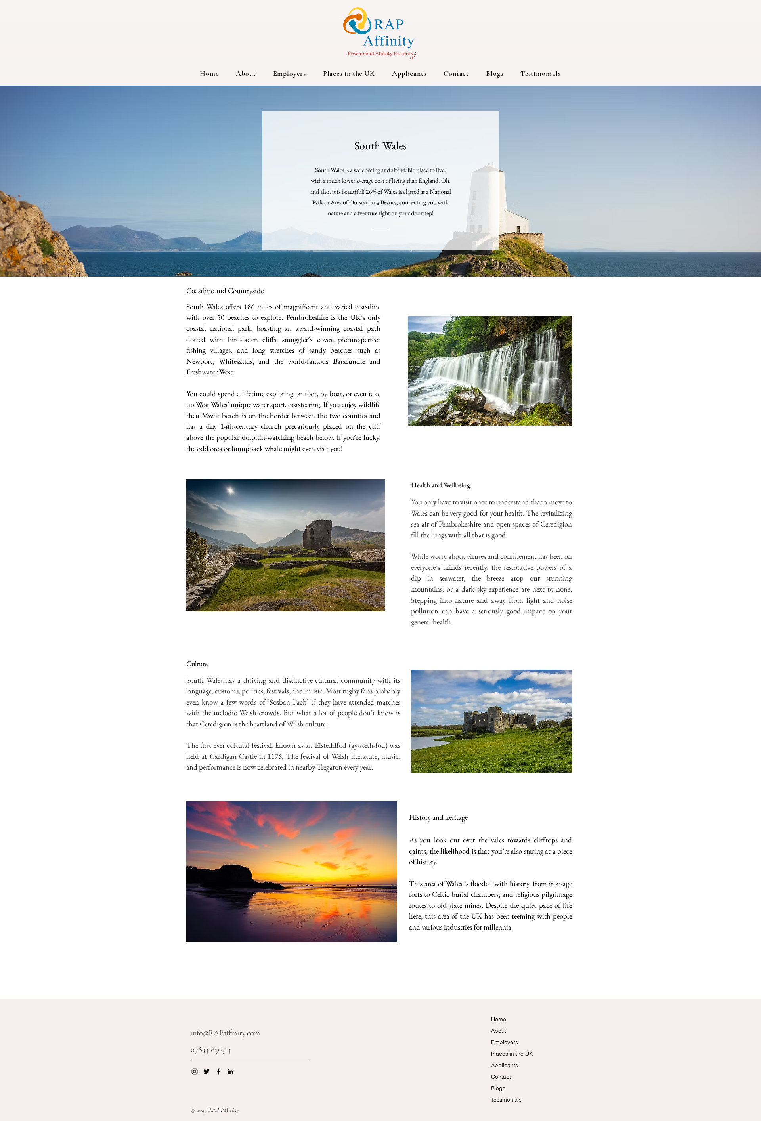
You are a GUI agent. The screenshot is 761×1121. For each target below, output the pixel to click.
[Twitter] (206, 1071)
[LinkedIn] (230, 1071)
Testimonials (506, 1099)
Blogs (498, 1088)
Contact (501, 1076)
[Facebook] (218, 1071)
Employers (504, 1042)
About (498, 1030)
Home (498, 1019)
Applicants (504, 1065)
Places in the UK (512, 1053)
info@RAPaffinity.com (225, 1033)
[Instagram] (195, 1071)
